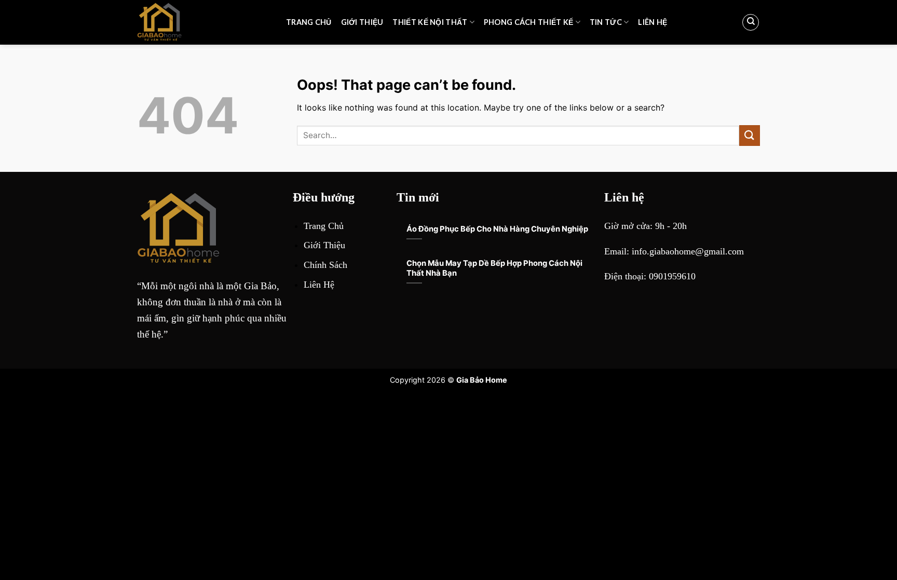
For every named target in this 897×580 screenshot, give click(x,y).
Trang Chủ (309, 22)
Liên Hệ (652, 22)
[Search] (750, 22)
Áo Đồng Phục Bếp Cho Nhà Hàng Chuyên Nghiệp (497, 229)
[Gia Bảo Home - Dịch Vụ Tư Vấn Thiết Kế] (203, 22)
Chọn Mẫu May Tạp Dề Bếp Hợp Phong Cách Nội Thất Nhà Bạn (494, 268)
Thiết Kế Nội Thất (429, 22)
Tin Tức (606, 22)
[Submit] (749, 135)
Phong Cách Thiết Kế (528, 22)
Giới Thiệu (362, 22)
